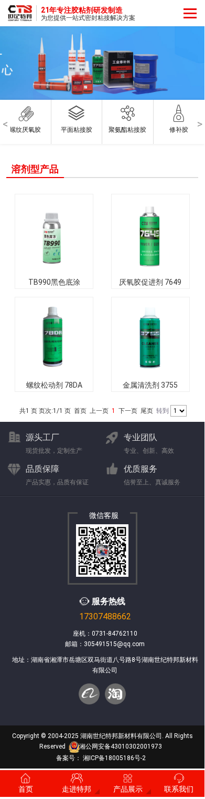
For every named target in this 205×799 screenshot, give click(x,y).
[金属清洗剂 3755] (150, 336)
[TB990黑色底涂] (54, 233)
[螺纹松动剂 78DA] (54, 336)
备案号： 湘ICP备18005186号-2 (101, 758)
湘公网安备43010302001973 (120, 746)
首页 (25, 789)
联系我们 (178, 789)
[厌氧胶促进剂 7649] (150, 233)
